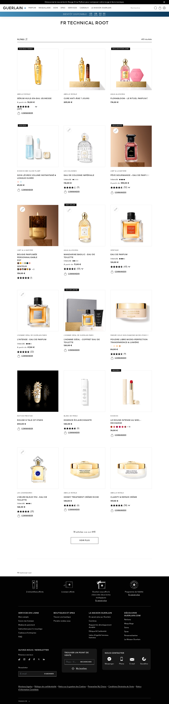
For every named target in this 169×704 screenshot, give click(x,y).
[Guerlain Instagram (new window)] (24, 659)
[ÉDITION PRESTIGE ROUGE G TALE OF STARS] (37, 391)
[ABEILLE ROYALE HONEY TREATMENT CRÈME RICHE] (84, 468)
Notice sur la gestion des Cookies (72, 686)
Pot (21, 260)
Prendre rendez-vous (62, 621)
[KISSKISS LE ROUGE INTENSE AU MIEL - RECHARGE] (131, 391)
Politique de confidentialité (45, 686)
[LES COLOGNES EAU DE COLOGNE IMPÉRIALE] (84, 146)
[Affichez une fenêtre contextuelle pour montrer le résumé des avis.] (36, 107)
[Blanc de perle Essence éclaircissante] (84, 391)
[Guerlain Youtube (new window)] (19, 659)
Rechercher (85, 662)
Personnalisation (131, 635)
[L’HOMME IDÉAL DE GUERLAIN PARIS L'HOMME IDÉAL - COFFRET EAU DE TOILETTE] (84, 310)
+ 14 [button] (128, 427)
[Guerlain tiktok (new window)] (29, 659)
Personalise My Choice (97, 686)
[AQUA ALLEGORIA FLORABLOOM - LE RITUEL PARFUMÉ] (131, 69)
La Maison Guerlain (132, 639)
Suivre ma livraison (26, 621)
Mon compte (23, 617)
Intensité (68, 179)
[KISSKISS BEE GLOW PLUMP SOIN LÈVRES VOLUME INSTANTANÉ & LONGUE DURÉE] (37, 146)
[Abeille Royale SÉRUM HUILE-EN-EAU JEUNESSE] (37, 69)
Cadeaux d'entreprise (27, 633)
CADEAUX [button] (84, 8)
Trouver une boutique (62, 617)
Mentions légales (25, 686)
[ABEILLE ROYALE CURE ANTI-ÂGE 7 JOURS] (84, 69)
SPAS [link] (63, 8)
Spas (126, 631)
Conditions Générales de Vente (121, 686)
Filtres (21, 39)
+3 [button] (33, 269)
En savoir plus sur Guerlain (100, 617)
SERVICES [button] (72, 8)
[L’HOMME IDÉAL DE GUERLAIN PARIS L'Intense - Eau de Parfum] (37, 310)
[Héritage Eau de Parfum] (131, 225)
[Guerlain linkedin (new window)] (44, 659)
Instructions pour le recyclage (30, 629)
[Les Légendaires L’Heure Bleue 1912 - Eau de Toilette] (37, 468)
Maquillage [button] (45, 8)
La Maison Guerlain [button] (101, 8)
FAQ (20, 637)
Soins (126, 627)
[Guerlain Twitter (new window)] (39, 660)
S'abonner (49, 674)
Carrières (93, 621)
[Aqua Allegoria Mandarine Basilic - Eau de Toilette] (84, 225)
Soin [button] (55, 8)
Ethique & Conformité (97, 631)
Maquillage (129, 624)
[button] (164, 2)
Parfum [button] (32, 8)
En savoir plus (101, 601)
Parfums (127, 620)
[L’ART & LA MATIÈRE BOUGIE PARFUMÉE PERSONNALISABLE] (37, 225)
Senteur (27, 266)
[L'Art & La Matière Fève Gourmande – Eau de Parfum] (131, 146)
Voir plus (84, 540)
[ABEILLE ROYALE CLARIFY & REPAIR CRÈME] (131, 468)
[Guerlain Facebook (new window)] (34, 659)
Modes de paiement (26, 625)
